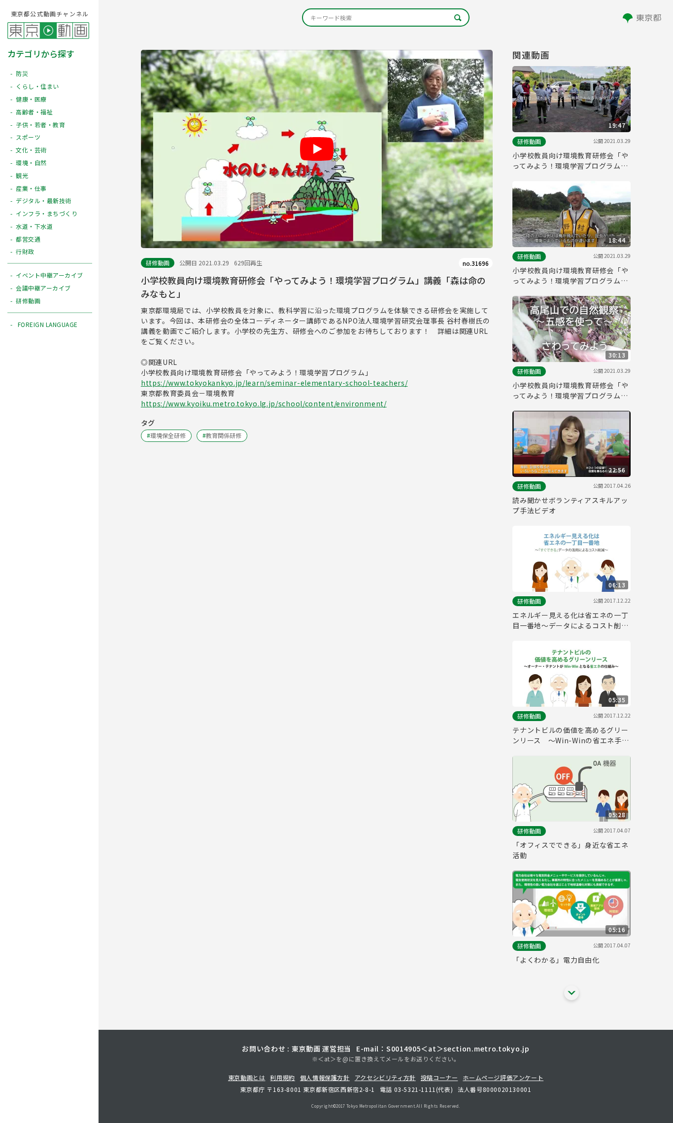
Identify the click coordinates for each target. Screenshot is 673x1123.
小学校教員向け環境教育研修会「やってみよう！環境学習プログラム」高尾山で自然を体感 (570, 390)
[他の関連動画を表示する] (571, 992)
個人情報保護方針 (325, 1077)
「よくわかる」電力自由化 (555, 960)
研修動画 (157, 262)
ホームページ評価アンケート (503, 1077)
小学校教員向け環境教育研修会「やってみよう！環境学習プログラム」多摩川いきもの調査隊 (570, 275)
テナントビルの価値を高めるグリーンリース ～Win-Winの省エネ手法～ (570, 735)
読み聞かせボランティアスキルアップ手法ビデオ (570, 505)
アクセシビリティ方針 (385, 1077)
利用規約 (282, 1077)
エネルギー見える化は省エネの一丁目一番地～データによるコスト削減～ (570, 620)
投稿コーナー (439, 1077)
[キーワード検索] (386, 17)
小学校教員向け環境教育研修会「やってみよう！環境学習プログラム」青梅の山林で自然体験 (570, 160)
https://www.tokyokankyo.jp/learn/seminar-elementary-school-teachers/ (274, 383)
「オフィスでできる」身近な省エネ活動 (570, 850)
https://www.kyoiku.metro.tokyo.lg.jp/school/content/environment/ (264, 403)
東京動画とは (247, 1077)
